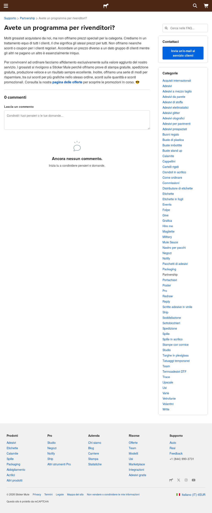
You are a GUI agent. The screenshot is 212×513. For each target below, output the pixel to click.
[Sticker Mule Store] (171, 480)
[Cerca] (194, 6)
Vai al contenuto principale (3, 3)
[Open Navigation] (6, 6)
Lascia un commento (19, 106)
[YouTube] (193, 480)
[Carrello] (206, 6)
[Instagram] (186, 480)
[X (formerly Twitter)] (178, 480)
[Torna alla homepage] (106, 6)
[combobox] (185, 28)
